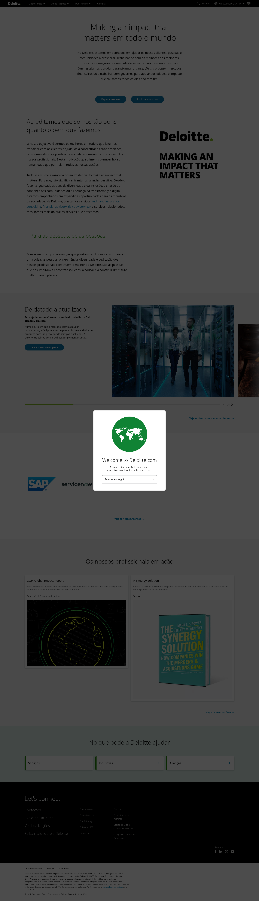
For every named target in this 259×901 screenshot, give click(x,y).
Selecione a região (115, 479)
